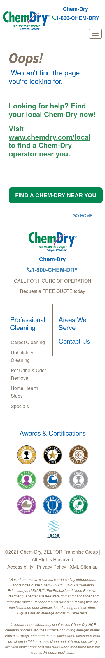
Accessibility (20, 566)
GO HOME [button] (82, 215)
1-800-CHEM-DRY (77, 18)
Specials (20, 406)
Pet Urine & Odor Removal (28, 374)
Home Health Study (24, 392)
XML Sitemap (84, 566)
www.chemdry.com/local (49, 137)
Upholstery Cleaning (22, 356)
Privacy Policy (51, 566)
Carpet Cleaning (28, 342)
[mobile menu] (95, 34)
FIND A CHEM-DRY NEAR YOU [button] (55, 195)
